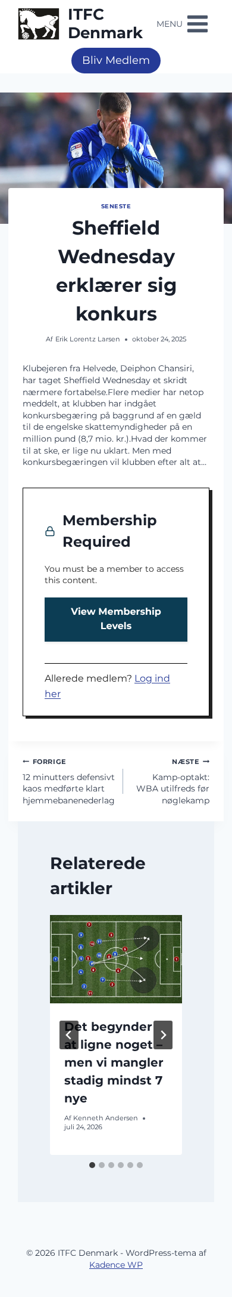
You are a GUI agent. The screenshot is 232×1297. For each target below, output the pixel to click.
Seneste (116, 206)
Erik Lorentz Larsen (87, 339)
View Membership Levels (116, 619)
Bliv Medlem (116, 60)
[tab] (92, 1165)
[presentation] (116, 959)
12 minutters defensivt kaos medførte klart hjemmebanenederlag (69, 781)
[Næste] (163, 1035)
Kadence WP (116, 1264)
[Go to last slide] (69, 1035)
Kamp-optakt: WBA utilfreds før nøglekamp (172, 781)
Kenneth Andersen (105, 1118)
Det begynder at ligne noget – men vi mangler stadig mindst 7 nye (114, 1062)
